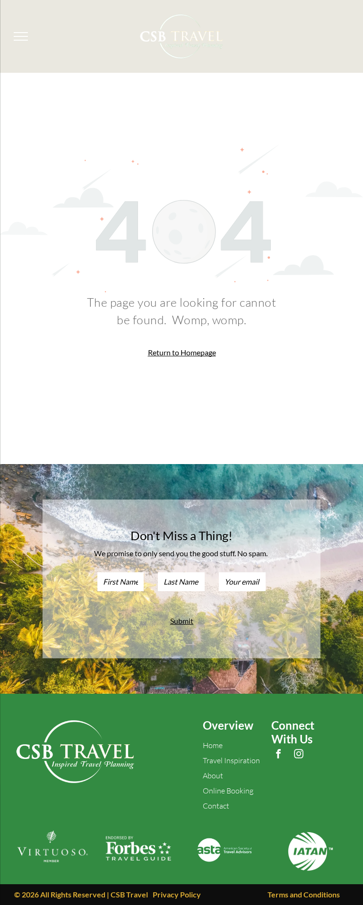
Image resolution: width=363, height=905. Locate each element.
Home (213, 745)
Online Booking (228, 790)
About (213, 775)
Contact (216, 805)
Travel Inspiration (231, 760)
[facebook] (278, 755)
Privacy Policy (177, 894)
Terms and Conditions (304, 894)
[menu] (21, 36)
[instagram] (299, 755)
